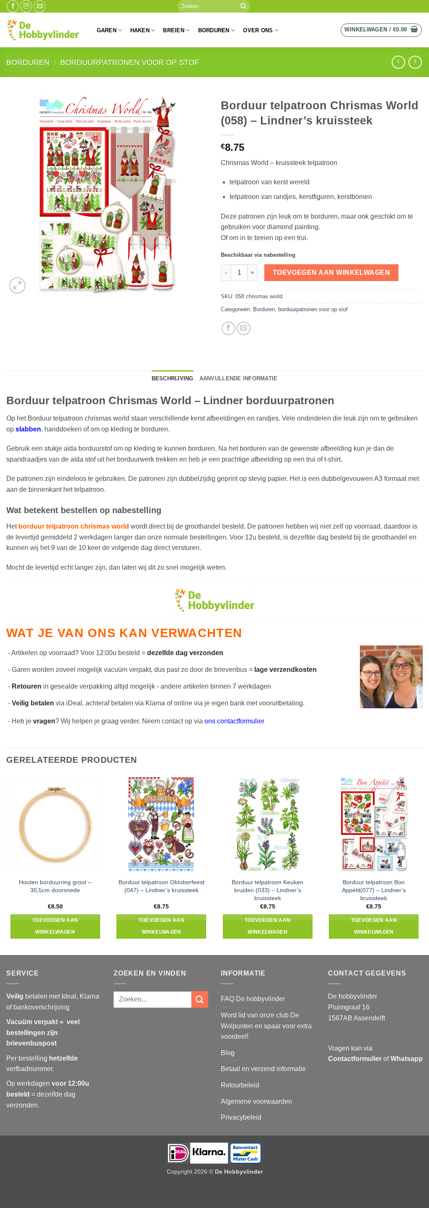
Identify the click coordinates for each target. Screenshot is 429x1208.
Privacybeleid (241, 1117)
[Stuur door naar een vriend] (244, 329)
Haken (140, 30)
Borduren (214, 30)
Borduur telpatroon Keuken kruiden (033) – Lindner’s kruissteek (267, 890)
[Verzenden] (243, 6)
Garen (106, 30)
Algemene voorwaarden (256, 1101)
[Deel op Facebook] (228, 329)
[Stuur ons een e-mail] (40, 6)
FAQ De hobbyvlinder (253, 998)
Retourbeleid (240, 1085)
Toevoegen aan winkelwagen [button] (55, 926)
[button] (381, 30)
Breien (173, 30)
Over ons (258, 30)
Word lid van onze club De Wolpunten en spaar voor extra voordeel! (266, 1026)
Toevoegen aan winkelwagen (331, 272)
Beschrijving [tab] (173, 378)
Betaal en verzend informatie (263, 1068)
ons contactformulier (234, 721)
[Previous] (6, 864)
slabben (28, 429)
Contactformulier (355, 1058)
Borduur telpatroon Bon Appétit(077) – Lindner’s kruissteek (374, 890)
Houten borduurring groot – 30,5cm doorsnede (55, 886)
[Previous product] (414, 62)
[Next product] (398, 62)
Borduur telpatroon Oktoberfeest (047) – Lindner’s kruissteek (161, 886)
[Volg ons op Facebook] (13, 6)
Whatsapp (406, 1058)
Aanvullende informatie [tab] (238, 378)
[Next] (422, 864)
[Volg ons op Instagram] (26, 6)
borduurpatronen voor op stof (129, 62)
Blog (228, 1052)
